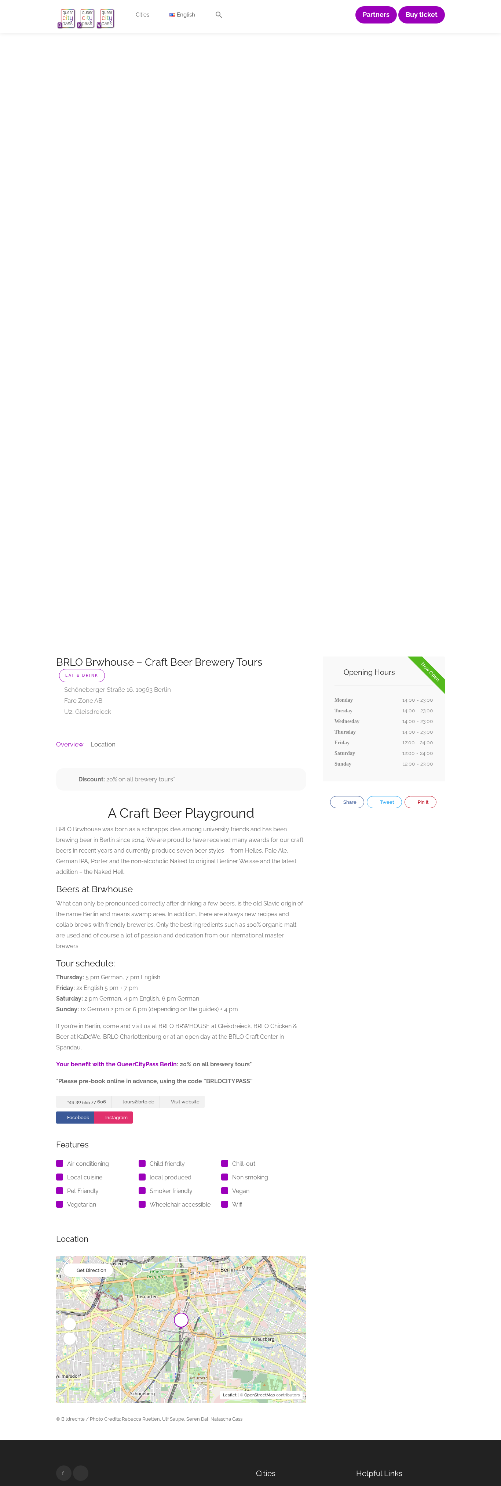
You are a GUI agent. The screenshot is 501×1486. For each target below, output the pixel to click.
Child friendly (167, 1163)
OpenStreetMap (259, 1395)
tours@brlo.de (137, 1101)
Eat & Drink (82, 675)
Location (103, 744)
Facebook (77, 1117)
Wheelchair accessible (180, 1204)
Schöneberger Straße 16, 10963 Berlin (117, 689)
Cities (142, 14)
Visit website (185, 1101)
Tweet (386, 802)
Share (349, 802)
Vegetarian (81, 1204)
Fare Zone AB (82, 700)
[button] (219, 16)
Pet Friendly (83, 1190)
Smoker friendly (171, 1190)
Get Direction (91, 1270)
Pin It (423, 802)
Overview (70, 744)
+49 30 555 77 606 (86, 1101)
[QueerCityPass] (86, 18)
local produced (170, 1177)
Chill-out (243, 1163)
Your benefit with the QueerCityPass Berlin (116, 1064)
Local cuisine (84, 1177)
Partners (376, 14)
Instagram (116, 1117)
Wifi (237, 1204)
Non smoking (250, 1177)
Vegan (240, 1190)
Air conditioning (88, 1163)
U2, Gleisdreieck (87, 711)
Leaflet (230, 1395)
